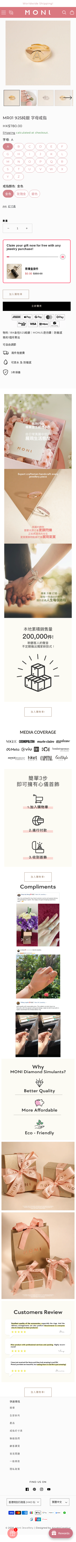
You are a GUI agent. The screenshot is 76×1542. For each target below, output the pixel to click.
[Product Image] (38, 53)
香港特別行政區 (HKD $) (22, 1502)
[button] (3, 12)
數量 (5, 220)
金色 (8, 194)
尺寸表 (12, 206)
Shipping (9, 132)
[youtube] (48, 1489)
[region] (38, 3)
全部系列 (15, 1415)
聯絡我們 (15, 1438)
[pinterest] (34, 1489)
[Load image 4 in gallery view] (63, 98)
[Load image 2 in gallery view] (29, 98)
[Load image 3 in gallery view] (46, 98)
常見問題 (15, 1453)
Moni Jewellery (24, 1528)
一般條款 (15, 1461)
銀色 (35, 194)
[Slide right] (67, 100)
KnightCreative (61, 1528)
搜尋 (12, 1407)
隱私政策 (15, 1469)
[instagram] (41, 1489)
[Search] (64, 12)
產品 (12, 1423)
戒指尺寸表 (16, 1430)
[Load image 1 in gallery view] (12, 98)
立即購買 (37, 306)
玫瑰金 (21, 194)
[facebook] (27, 1489)
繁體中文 (57, 1501)
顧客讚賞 (15, 1446)
